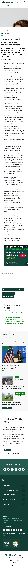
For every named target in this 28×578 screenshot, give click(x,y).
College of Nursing (12, 81)
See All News (7, 407)
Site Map (14, 562)
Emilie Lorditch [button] (6, 279)
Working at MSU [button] (9, 499)
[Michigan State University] (10, 2)
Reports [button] (6, 504)
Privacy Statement (14, 564)
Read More (5, 370)
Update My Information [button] (12, 453)
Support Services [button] (10, 495)
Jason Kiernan (7, 79)
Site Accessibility (14, 565)
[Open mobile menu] (24, 2)
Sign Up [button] (7, 449)
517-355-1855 (7, 512)
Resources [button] (7, 485)
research (8, 238)
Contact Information (14, 560)
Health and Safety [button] (10, 490)
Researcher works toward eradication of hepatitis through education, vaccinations (13, 313)
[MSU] (10, 481)
